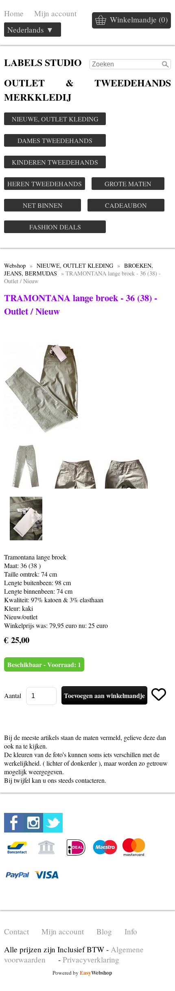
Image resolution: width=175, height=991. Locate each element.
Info (131, 931)
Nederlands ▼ (30, 29)
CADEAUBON (126, 205)
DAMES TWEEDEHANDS (55, 140)
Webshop (15, 265)
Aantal (12, 695)
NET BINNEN (43, 205)
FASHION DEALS (55, 226)
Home (14, 13)
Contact (16, 931)
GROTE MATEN (128, 183)
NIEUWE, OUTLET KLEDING (55, 119)
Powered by (82, 972)
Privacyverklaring (91, 959)
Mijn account (55, 13)
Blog (104, 931)
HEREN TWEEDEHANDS (44, 183)
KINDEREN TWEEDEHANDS (55, 162)
